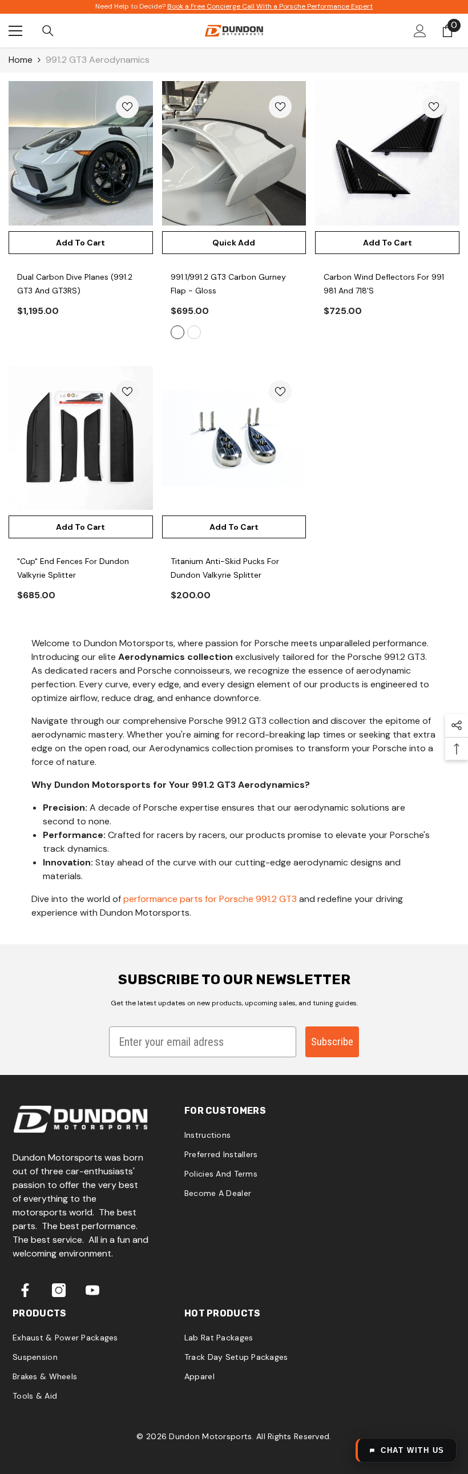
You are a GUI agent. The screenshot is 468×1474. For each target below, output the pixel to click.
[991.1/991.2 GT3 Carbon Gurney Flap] (234, 153)
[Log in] (420, 31)
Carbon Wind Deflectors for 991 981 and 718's (384, 284)
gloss (177, 332)
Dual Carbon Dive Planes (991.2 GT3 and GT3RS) (74, 284)
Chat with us (413, 1450)
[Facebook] (25, 1290)
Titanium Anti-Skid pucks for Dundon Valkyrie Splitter (225, 568)
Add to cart (80, 242)
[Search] (48, 31)
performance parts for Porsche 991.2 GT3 (210, 899)
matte (194, 332)
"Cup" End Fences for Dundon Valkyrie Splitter (73, 568)
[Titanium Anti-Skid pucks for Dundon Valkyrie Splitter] (234, 438)
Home (21, 60)
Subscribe (332, 1042)
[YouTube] (92, 1290)
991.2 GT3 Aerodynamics (98, 60)
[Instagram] (58, 1290)
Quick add (233, 242)
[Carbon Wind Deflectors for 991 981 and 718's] (387, 153)
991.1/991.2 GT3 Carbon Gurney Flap (228, 284)
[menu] (15, 31)
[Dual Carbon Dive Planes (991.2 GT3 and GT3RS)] (81, 153)
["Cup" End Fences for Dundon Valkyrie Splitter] (81, 438)
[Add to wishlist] (127, 106)
